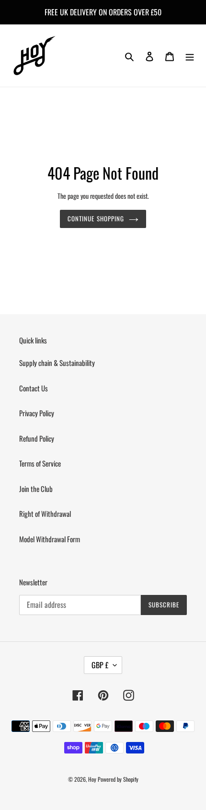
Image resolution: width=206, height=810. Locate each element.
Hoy (92, 779)
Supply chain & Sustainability (57, 362)
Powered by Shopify (118, 779)
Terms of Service (40, 463)
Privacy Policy (36, 413)
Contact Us (33, 388)
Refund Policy (36, 438)
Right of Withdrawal (45, 513)
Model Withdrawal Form (49, 539)
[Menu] (190, 55)
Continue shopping (96, 218)
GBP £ (100, 665)
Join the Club (36, 488)
